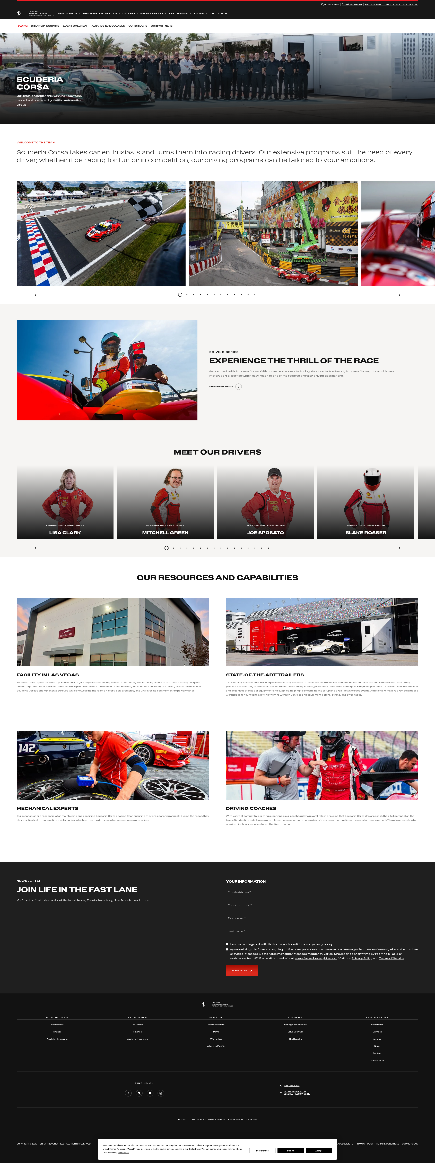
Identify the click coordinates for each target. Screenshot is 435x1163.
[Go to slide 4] (200, 295)
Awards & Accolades (108, 25)
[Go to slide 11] (248, 295)
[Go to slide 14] (255, 548)
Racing (199, 13)
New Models (67, 13)
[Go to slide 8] (228, 295)
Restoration (178, 13)
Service (111, 13)
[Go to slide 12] (255, 295)
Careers (252, 1120)
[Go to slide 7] (221, 295)
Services (377, 1032)
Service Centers (216, 1025)
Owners (129, 13)
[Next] (400, 295)
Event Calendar (75, 25)
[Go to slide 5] (207, 295)
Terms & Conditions (387, 1144)
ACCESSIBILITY (345, 1144)
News (377, 1046)
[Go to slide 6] (214, 295)
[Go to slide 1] (180, 295)
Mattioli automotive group (208, 1120)
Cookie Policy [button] (194, 1149)
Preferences (262, 1151)
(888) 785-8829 (352, 4)
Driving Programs (45, 25)
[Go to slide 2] (187, 295)
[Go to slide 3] (194, 295)
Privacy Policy (364, 1144)
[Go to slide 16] (268, 548)
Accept (319, 1151)
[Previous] (35, 295)
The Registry (295, 1039)
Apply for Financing (57, 1039)
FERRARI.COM (235, 1120)
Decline (290, 1151)
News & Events (151, 13)
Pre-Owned (91, 13)
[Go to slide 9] (234, 295)
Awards (377, 1039)
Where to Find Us (216, 1046)
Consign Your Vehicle (295, 1025)
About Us (217, 13)
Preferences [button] (123, 1152)
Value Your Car (295, 1032)
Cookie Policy (410, 1144)
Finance (57, 1032)
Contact (377, 1053)
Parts (216, 1032)
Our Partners (161, 25)
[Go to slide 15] (262, 548)
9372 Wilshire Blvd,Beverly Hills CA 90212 (391, 4)
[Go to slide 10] (241, 295)
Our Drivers (137, 25)
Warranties (216, 1039)
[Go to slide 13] (248, 548)
